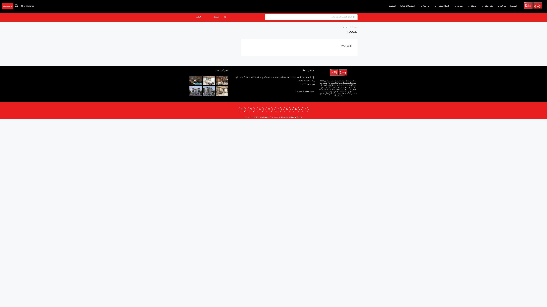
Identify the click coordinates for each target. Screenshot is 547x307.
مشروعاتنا (489, 6)
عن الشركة (502, 6)
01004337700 (29, 6)
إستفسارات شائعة (407, 6)
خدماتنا (473, 6)
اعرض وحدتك (8, 6)
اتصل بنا (392, 6)
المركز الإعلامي (443, 6)
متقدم (216, 17)
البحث (198, 17)
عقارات (460, 6)
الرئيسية (513, 6)
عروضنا (426, 6)
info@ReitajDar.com (305, 92)
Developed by (271, 118)
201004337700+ (304, 81)
